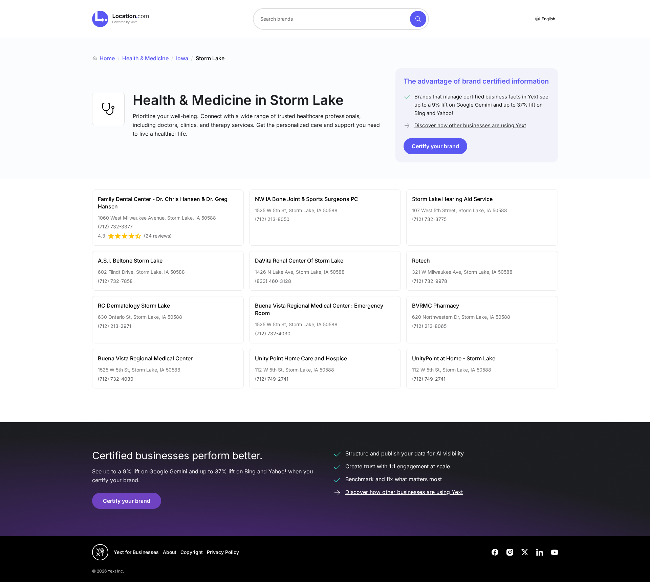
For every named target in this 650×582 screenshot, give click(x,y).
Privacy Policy (223, 552)
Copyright (191, 552)
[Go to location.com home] (120, 19)
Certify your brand (435, 146)
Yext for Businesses (136, 552)
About (169, 552)
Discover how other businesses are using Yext (470, 125)
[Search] (418, 19)
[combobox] (341, 19)
